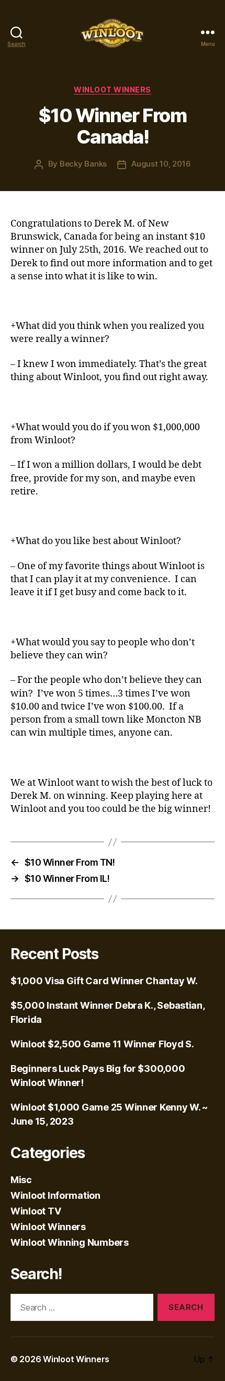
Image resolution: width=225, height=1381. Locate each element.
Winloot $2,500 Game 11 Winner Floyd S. (102, 1043)
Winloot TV (35, 1211)
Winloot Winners (112, 89)
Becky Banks (83, 164)
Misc (21, 1179)
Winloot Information (55, 1195)
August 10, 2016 (160, 164)
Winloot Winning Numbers (69, 1242)
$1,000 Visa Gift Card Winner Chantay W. (103, 980)
